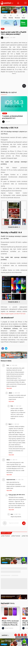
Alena (8, 459)
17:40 (20, 479)
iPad (3, 28)
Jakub (10, 393)
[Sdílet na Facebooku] (2, 348)
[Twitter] (19, 635)
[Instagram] (22, 635)
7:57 (13, 459)
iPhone (4, 113)
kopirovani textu (11, 479)
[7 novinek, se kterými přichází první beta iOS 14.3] (14, 103)
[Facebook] (15, 635)
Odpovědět (9, 388)
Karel (10, 424)
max (12, 514)
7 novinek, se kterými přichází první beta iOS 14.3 (12, 117)
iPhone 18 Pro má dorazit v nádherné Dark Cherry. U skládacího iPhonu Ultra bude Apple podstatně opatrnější (10, 623)
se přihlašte (18, 526)
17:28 (17, 514)
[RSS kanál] (25, 635)
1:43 (12, 495)
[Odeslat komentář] (23, 523)
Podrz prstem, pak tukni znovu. (17, 494)
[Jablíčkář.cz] (7, 2)
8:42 (15, 424)
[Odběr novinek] (18, 3)
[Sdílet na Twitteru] (5, 348)
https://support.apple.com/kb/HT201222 (13, 313)
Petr (8, 365)
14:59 (17, 406)
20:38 (13, 365)
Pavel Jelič (6, 37)
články (8, 603)
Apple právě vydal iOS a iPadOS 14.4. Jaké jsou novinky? (13, 33)
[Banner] (14, 642)
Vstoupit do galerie (13, 227)
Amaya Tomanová (9, 628)
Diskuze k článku (6, 361)
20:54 (16, 392)
